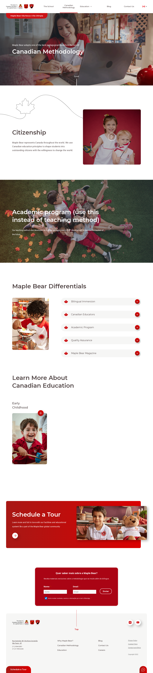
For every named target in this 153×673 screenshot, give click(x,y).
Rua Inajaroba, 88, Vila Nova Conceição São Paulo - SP (25, 642)
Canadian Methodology (69, 6)
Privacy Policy (132, 640)
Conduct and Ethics (134, 648)
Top (77, 629)
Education (62, 650)
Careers (101, 650)
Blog (109, 6)
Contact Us (129, 6)
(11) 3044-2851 (17, 646)
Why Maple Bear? (65, 641)
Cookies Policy (133, 644)
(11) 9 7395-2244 (17, 649)
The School (49, 6)
